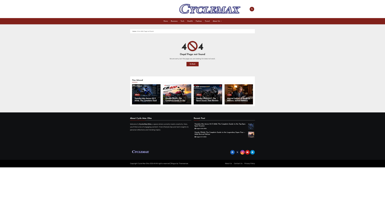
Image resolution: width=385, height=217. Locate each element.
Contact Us (238, 163)
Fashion (199, 21)
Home (134, 31)
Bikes (137, 95)
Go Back (192, 64)
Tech (182, 21)
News (166, 21)
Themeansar (183, 163)
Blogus (173, 163)
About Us (217, 21)
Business (174, 21)
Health (190, 21)
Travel (207, 21)
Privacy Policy (249, 163)
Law (229, 95)
